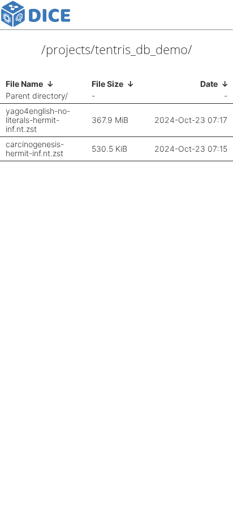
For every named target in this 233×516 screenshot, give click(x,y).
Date (209, 84)
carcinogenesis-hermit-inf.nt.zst (35, 149)
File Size (107, 84)
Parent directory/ (37, 95)
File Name (24, 84)
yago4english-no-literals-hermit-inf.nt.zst (38, 120)
